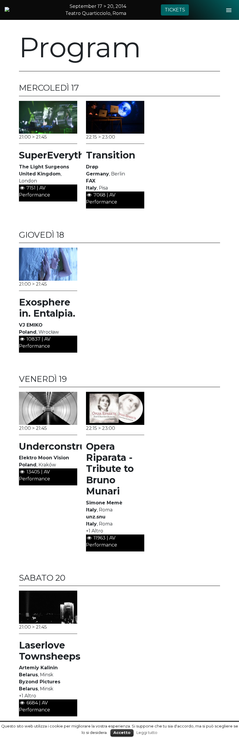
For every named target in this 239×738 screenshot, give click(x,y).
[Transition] (115, 117)
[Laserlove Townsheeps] (48, 607)
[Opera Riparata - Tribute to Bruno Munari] (115, 408)
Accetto (122, 732)
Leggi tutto (146, 732)
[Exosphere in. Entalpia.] (48, 264)
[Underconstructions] (48, 408)
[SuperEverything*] (48, 117)
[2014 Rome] (15, 9)
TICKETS (175, 10)
